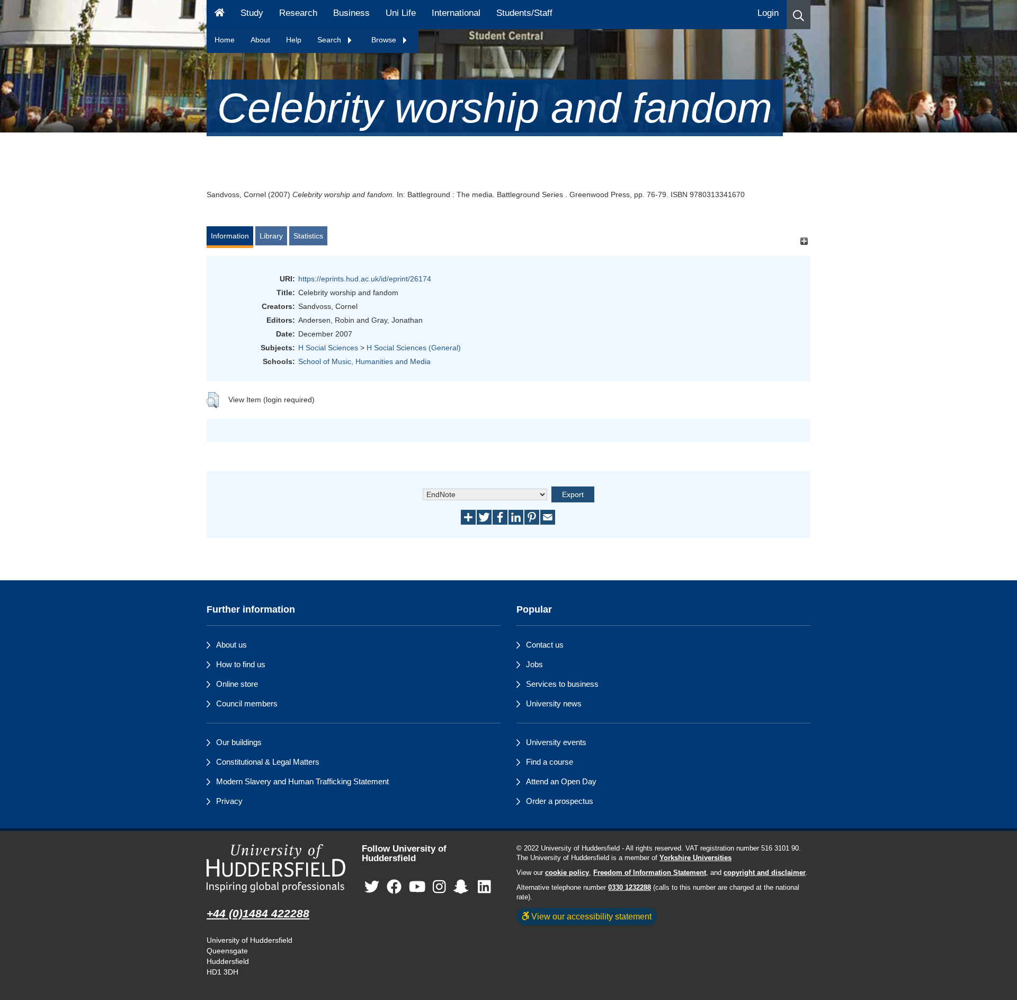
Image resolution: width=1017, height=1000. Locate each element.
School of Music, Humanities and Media (364, 361)
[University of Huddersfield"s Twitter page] (371, 887)
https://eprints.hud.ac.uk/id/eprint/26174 (364, 279)
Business (351, 13)
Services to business (562, 683)
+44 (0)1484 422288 (258, 913)
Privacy (229, 801)
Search (330, 40)
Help (293, 40)
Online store (237, 683)
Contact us (545, 644)
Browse (384, 40)
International (456, 13)
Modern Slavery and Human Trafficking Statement (302, 781)
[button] (798, 14)
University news (554, 703)
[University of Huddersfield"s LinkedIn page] (484, 887)
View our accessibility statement (590, 916)
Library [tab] (271, 236)
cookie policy (567, 873)
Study (251, 13)
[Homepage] (220, 14)
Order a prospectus (559, 801)
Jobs (534, 664)
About (260, 40)
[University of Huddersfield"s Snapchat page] (462, 887)
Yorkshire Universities (695, 858)
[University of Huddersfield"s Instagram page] (439, 887)
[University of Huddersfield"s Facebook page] (394, 887)
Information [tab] (230, 236)
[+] (804, 241)
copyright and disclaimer (765, 873)
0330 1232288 (629, 887)
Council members (247, 703)
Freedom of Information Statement (649, 873)
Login (768, 13)
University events (556, 742)
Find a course (549, 761)
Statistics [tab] (308, 236)
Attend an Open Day (561, 781)
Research (298, 13)
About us (231, 644)
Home (225, 40)
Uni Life (401, 13)
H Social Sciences (328, 347)
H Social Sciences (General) (414, 347)
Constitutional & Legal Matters (267, 761)
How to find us (240, 664)
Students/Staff (524, 13)
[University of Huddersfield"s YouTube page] (417, 887)
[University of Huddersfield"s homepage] (276, 868)
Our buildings (239, 742)
